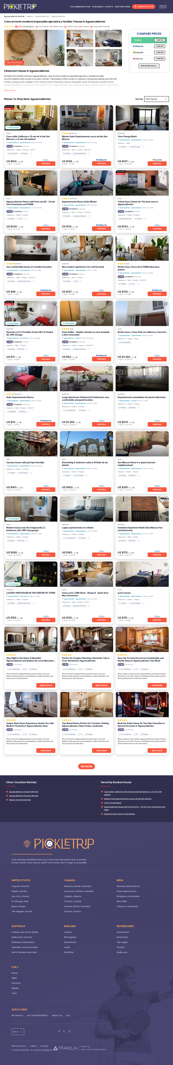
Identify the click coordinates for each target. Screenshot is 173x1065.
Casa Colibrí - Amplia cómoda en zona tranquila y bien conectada (86, 333)
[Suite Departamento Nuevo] (30, 378)
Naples (15, 988)
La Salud (134, 401)
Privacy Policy (19, 1046)
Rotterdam (122, 937)
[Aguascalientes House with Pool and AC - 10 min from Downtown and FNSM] (30, 183)
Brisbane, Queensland (23, 942)
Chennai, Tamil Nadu (127, 906)
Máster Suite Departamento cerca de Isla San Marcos (85, 137)
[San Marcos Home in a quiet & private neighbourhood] (142, 443)
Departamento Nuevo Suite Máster (79, 201)
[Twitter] (64, 1031)
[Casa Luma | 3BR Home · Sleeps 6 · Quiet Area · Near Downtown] (86, 574)
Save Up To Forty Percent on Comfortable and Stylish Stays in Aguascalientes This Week (141, 659)
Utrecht (120, 947)
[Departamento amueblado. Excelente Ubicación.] (142, 378)
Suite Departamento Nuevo (20, 397)
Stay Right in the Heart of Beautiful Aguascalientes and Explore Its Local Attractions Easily (30, 659)
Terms (33, 1046)
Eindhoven (122, 952)
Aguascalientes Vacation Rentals (23, 791)
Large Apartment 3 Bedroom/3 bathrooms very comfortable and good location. (85, 398)
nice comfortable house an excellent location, (29, 267)
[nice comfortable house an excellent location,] (30, 248)
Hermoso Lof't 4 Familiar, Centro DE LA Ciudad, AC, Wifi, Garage (29, 333)
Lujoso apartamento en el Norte (78, 527)
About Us (57, 1015)
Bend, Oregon (19, 906)
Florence (16, 983)
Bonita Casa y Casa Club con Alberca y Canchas (142, 332)
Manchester (70, 942)
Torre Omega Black (127, 136)
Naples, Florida (19, 891)
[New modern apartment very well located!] (86, 248)
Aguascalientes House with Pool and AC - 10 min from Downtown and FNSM (30, 203)
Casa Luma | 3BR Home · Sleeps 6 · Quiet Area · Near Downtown (85, 594)
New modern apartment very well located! (83, 267)
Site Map (44, 1046)
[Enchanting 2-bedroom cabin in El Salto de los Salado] (86, 443)
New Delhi (122, 901)
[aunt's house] (142, 574)
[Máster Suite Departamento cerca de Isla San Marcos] (86, 117)
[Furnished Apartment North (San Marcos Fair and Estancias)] (142, 509)
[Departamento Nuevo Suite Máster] (86, 183)
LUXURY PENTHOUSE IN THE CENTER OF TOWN (30, 593)
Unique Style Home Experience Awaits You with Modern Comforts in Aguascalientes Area (30, 724)
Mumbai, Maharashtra (128, 886)
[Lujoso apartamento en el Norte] (86, 509)
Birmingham (70, 937)
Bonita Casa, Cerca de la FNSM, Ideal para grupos (138, 268)
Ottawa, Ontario (72, 911)
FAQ (68, 1015)
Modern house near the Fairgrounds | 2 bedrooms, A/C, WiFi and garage (25, 529)
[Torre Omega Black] (142, 117)
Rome (14, 973)
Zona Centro (24, 338)
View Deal (45, 164)
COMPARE (160, 40)
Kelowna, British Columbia (77, 886)
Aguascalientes (42, 16)
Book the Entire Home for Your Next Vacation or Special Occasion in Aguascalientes (141, 724)
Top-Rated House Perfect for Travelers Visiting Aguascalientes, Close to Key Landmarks (85, 724)
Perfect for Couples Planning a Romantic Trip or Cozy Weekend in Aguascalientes (85, 659)
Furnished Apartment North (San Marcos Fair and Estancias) (140, 529)
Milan (14, 978)
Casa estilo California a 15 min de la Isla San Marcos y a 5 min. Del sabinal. (28, 137)
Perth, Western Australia (24, 952)
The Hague (122, 942)
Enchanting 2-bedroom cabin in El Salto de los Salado (85, 463)
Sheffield (68, 952)
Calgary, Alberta (72, 896)
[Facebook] (59, 1031)
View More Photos (14, 62)
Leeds (67, 947)
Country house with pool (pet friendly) (25, 462)
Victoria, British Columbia (77, 906)
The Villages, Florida (22, 911)
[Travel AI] (65, 1048)
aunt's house (124, 593)
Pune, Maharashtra (126, 891)
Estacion (78, 338)
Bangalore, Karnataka (128, 896)
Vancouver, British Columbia (79, 891)
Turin (14, 993)
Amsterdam (123, 932)
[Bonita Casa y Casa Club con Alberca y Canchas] (142, 313)
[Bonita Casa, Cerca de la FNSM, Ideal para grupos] (142, 248)
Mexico (30, 16)
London (68, 932)
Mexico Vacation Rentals (20, 800)
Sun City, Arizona (20, 896)
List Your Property (37, 1015)
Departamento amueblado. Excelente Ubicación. (142, 397)
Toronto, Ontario (73, 901)
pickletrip (24, 1050)
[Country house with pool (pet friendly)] (30, 443)
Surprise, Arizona (20, 886)
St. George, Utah (20, 901)
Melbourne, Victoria (22, 937)
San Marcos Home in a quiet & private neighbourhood (136, 463)
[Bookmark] (7, 33)
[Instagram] (69, 1031)
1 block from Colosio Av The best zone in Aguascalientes (138, 203)
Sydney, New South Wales (25, 932)
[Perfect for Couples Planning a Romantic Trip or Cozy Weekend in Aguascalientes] (86, 639)
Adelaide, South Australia (25, 947)
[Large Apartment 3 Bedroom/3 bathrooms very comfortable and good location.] (86, 378)
